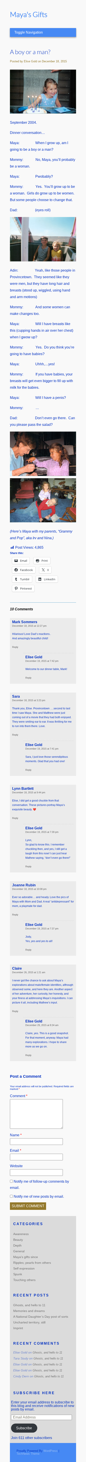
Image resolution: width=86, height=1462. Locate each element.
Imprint (18, 1328)
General (18, 1251)
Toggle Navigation (28, 32)
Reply (15, 647)
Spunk (17, 1274)
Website (16, 1166)
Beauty (18, 1239)
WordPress (50, 1450)
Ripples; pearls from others (32, 1262)
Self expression (24, 1268)
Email (15, 1150)
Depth (17, 1245)
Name (16, 1135)
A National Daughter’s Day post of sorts (40, 1316)
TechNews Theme (28, 1453)
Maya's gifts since (25, 1257)
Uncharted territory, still (29, 1322)
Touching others (24, 1280)
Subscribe (24, 1428)
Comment (18, 1096)
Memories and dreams (29, 1311)
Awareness (21, 1234)
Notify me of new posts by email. (39, 1196)
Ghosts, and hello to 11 (29, 1305)
